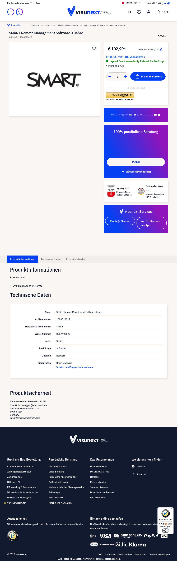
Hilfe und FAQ (14, 482)
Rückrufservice (56, 497)
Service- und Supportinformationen (75, 367)
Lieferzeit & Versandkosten (20, 466)
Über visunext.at (98, 466)
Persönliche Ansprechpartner (63, 476)
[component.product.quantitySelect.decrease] (109, 76)
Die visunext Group (99, 471)
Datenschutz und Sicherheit (118, 554)
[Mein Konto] (149, 12)
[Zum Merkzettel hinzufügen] (94, 48)
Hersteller (95, 476)
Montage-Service (120, 221)
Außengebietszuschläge (19, 471)
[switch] (165, 530)
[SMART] (162, 36)
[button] (120, 96)
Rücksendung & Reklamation (21, 487)
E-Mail (136, 162)
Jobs (38, 3)
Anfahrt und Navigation (60, 502)
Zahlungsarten (14, 476)
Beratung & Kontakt (58, 466)
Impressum (140, 554)
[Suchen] (129, 12)
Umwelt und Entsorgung (19, 497)
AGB (100, 554)
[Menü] (10, 11)
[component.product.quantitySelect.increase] (125, 76)
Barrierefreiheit (97, 497)
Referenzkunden (98, 482)
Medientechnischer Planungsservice (66, 487)
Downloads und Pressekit (102, 492)
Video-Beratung (56, 471)
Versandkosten (112, 558)
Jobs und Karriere (99, 487)
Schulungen (54, 492)
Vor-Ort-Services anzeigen (150, 223)
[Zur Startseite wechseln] (88, 12)
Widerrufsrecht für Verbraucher (22, 492)
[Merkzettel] (139, 12)
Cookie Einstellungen (159, 554)
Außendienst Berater (59, 482)
